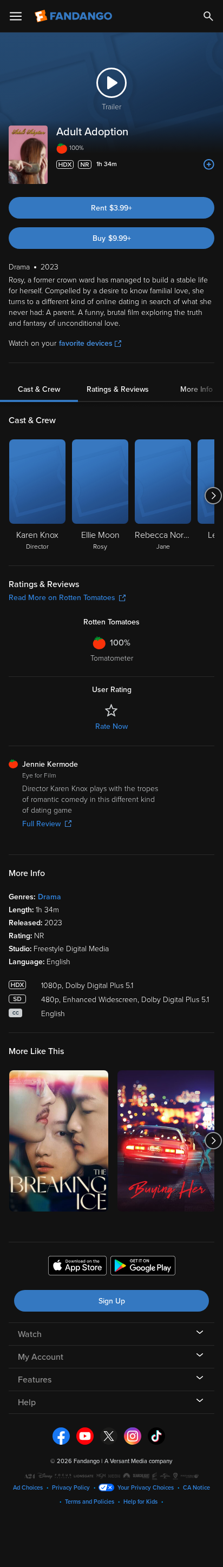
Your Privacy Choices (145, 1487)
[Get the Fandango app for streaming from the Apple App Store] (77, 1267)
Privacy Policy (71, 1487)
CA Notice (196, 1487)
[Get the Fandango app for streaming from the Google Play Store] (143, 1267)
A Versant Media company (138, 1461)
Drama (49, 896)
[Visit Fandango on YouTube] (85, 1435)
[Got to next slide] (213, 495)
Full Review (41, 823)
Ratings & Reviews (118, 389)
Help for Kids (140, 1501)
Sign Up (112, 1301)
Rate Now (111, 726)
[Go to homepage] (74, 16)
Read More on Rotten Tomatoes (62, 597)
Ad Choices (28, 1487)
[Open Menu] (15, 16)
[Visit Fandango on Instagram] (132, 1435)
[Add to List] (209, 164)
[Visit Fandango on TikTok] (156, 1435)
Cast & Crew (39, 389)
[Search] (208, 16)
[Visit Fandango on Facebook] (61, 1435)
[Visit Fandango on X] (109, 1435)
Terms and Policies (89, 1501)
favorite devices (86, 343)
